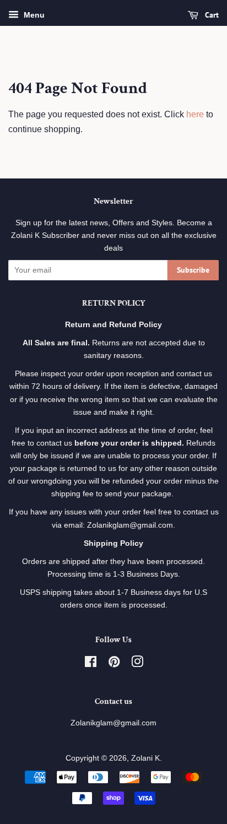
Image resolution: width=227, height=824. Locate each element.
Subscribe (193, 270)
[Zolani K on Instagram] (137, 664)
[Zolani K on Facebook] (90, 664)
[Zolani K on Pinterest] (114, 664)
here (195, 114)
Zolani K (145, 758)
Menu (33, 14)
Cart (211, 15)
